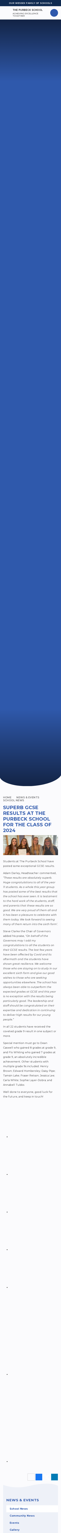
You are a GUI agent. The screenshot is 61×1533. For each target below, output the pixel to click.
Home (7, 797)
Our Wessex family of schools (30, 3)
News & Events (27, 797)
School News (13, 800)
